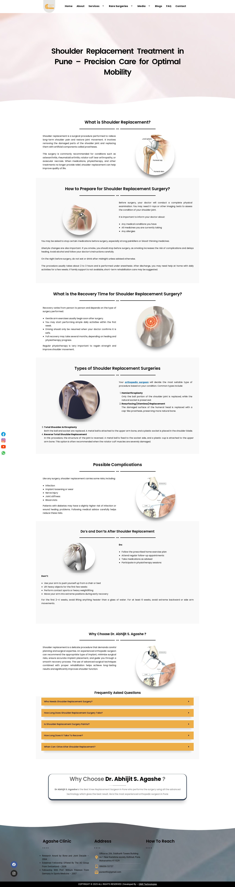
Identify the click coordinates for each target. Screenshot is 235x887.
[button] (117, 702)
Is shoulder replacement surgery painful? (67, 724)
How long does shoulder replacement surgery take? (73, 712)
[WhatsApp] (3, 453)
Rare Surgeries (118, 6)
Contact (180, 6)
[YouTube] (3, 446)
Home (68, 6)
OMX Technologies (148, 884)
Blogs (158, 6)
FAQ (168, 6)
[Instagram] (3, 440)
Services (94, 6)
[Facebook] (3, 434)
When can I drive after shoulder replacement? (69, 746)
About (80, 6)
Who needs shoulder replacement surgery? (68, 701)
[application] (100, 6)
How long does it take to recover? (63, 735)
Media (141, 6)
